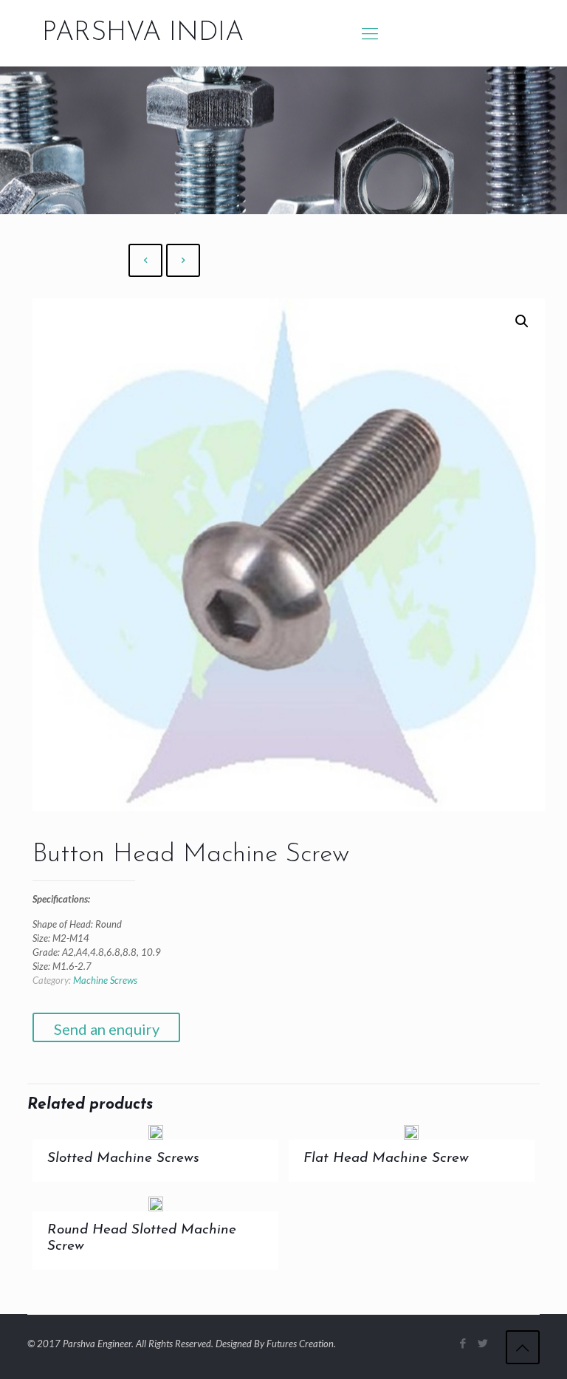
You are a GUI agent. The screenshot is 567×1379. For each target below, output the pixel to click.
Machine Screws (105, 980)
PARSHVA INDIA (143, 33)
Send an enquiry (106, 1029)
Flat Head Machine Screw (386, 1159)
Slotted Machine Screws (123, 1159)
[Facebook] (463, 1342)
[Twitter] (483, 1342)
